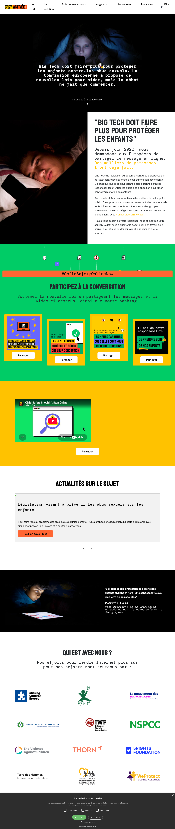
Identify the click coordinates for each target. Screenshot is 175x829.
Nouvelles (147, 4)
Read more (102, 806)
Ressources (124, 4)
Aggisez (100, 4)
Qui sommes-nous (73, 4)
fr (165, 4)
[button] (73, 810)
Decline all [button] (95, 817)
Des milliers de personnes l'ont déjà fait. (125, 165)
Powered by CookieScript (87, 827)
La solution (49, 7)
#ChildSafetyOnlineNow (129, 214)
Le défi (33, 7)
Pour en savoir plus (35, 534)
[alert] (87, 811)
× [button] (173, 795)
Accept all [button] (79, 817)
